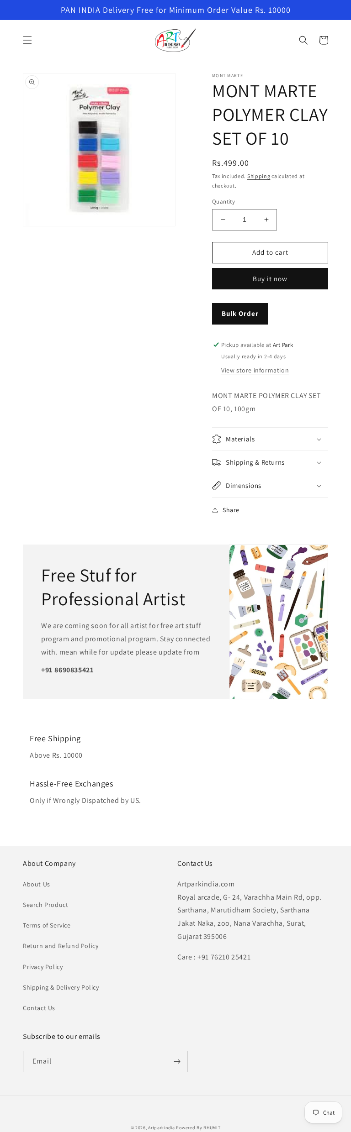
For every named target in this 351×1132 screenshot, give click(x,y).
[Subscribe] (177, 1061)
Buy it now (270, 278)
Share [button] (231, 510)
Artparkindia (161, 1128)
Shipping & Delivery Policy (61, 987)
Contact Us (39, 1008)
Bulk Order (240, 313)
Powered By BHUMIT (198, 1128)
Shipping (259, 176)
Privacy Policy (43, 967)
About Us (36, 884)
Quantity (223, 201)
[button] (27, 40)
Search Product (45, 905)
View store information (255, 370)
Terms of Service (47, 925)
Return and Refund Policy (60, 946)
